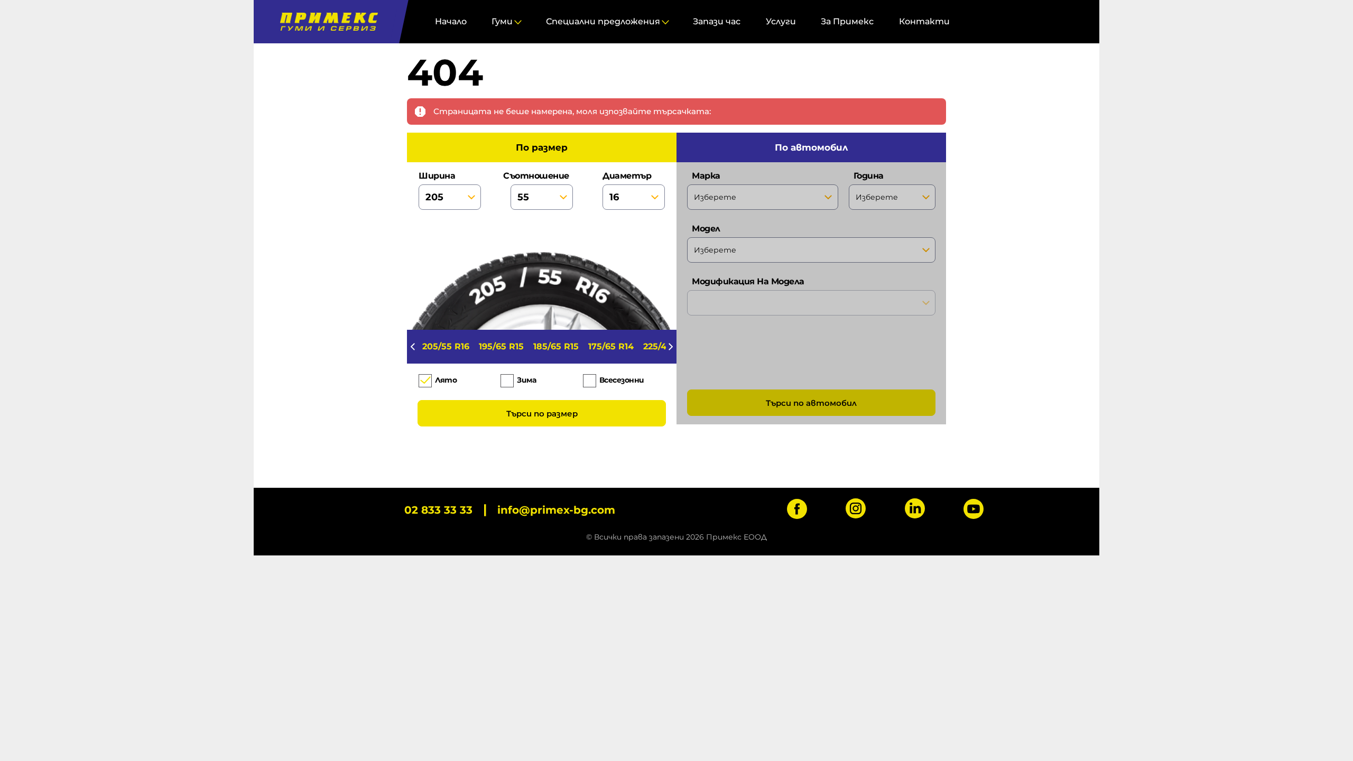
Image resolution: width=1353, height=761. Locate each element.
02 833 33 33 (438, 510)
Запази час (716, 21)
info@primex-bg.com (556, 510)
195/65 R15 (501, 346)
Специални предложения (603, 21)
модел (706, 229)
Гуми (502, 21)
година (869, 176)
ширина (437, 176)
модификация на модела (748, 281)
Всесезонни (621, 380)
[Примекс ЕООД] (326, 21)
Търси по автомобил (811, 403)
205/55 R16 (445, 346)
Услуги (781, 21)
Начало (451, 21)
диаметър (627, 176)
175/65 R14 (611, 346)
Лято (446, 380)
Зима (526, 380)
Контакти (924, 21)
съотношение (540, 176)
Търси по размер (542, 414)
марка (706, 176)
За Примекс (847, 21)
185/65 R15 (556, 346)
